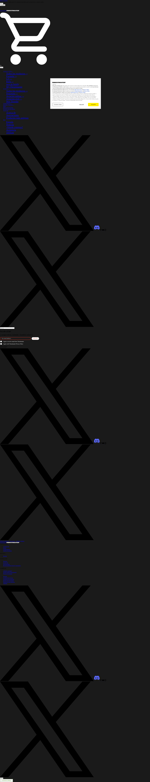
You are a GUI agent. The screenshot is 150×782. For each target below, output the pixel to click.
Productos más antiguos (17, 118)
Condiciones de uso (8, 578)
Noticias (10, 124)
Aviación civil (14, 99)
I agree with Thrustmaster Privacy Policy (13, 344)
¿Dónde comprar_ (20, 541)
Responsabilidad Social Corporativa (12, 565)
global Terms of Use (74, 92)
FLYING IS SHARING (9, 109)
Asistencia (11, 130)
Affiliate (10, 132)
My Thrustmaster (14, 87)
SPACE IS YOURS (8, 107)
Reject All (82, 104)
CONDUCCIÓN (8, 71)
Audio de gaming (7, 551)
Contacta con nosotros (8, 579)
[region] (75, 93)
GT (9, 79)
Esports (9, 122)
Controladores (7, 103)
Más (4, 120)
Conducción (6, 546)
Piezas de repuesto (7, 573)
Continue (3, 5)
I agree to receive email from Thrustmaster (13, 341)
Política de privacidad (8, 580)
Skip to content (3, 0)
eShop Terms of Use (78, 89)
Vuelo (4, 548)
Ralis (10, 81)
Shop (4, 106)
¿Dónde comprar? (14, 127)
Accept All (93, 104)
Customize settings (6, 780)
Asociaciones (12, 115)
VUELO (6, 88)
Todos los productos (17, 73)
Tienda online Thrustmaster (10, 572)
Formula (11, 76)
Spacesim (12, 93)
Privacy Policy (86, 89)
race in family (12, 84)
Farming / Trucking (8, 105)
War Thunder (12, 101)
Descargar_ (13, 541)
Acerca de (5, 110)
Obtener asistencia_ (5, 541)
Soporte (5, 576)
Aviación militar (15, 96)
